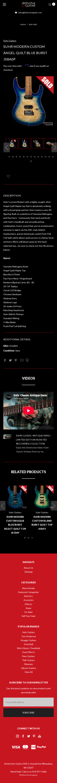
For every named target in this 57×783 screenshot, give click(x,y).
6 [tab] (27, 156)
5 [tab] (23, 156)
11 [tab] (45, 156)
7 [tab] (31, 156)
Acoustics (29, 600)
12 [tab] (49, 156)
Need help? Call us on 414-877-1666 (28, 771)
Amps (28, 608)
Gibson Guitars (28, 668)
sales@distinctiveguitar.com (30, 12)
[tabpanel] (12, 144)
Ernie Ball (28, 644)
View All (29, 672)
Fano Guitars (28, 656)
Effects (28, 604)
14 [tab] (31, 161)
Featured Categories (28, 592)
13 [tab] (53, 156)
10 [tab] (42, 156)
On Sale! (28, 612)
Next (54, 505)
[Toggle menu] (4, 4)
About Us (28, 567)
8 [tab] (34, 156)
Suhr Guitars (28, 632)
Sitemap (29, 571)
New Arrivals (28, 588)
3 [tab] (16, 156)
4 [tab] (20, 156)
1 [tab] (9, 156)
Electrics (28, 596)
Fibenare (28, 664)
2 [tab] (12, 156)
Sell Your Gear (28, 616)
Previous (6, 147)
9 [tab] (38, 156)
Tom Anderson (28, 636)
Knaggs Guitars (28, 640)
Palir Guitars (28, 660)
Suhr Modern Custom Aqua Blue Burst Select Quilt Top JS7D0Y (15, 524)
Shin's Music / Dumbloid (28, 648)
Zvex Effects (28, 652)
